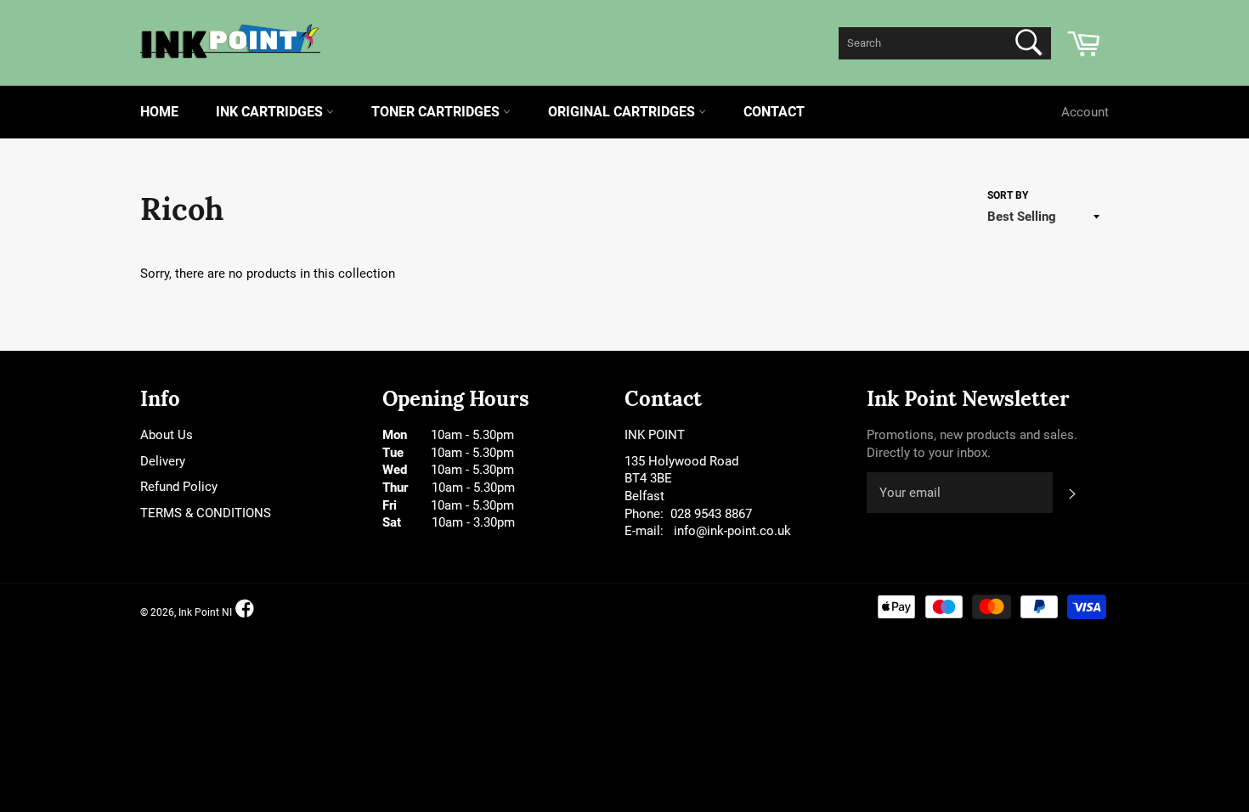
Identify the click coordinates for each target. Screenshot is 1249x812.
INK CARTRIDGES (271, 112)
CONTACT (774, 112)
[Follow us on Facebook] (245, 608)
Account (1085, 112)
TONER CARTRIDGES (437, 112)
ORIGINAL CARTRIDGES (623, 112)
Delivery (162, 461)
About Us (166, 435)
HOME (159, 112)
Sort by (1007, 195)
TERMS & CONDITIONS (205, 513)
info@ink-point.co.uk (732, 531)
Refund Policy (179, 486)
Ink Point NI (205, 613)
